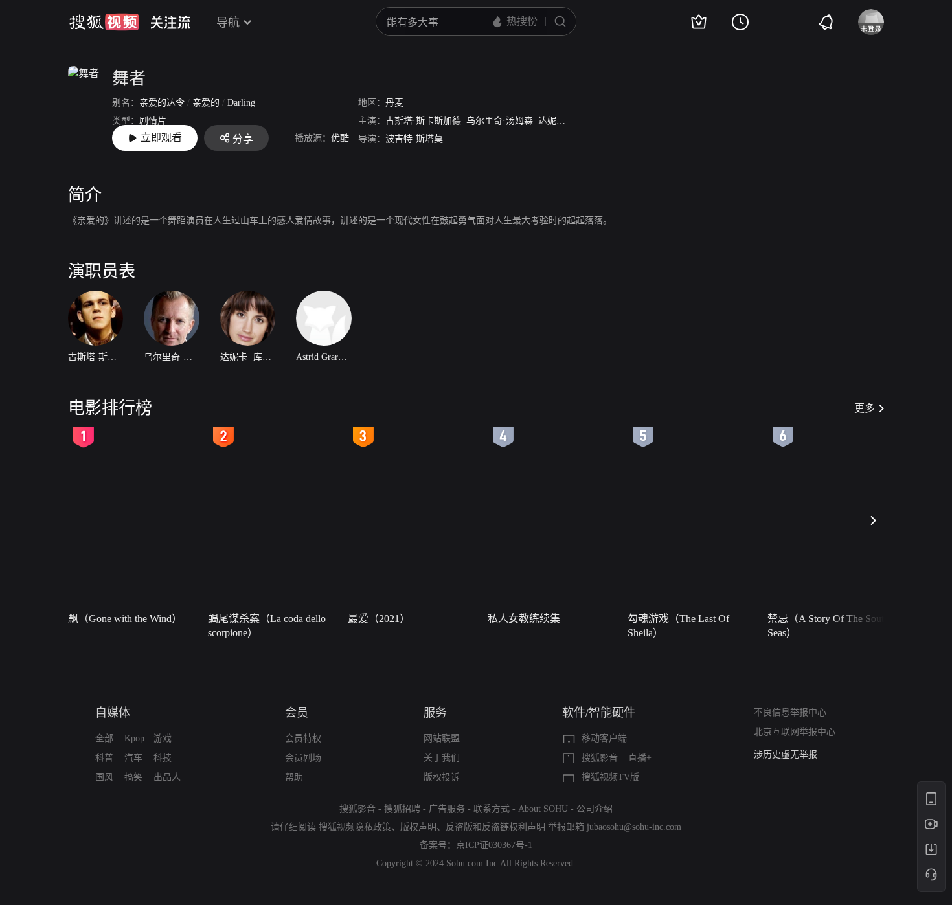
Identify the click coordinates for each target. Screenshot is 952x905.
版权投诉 (442, 777)
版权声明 (418, 827)
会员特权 (303, 738)
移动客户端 (604, 738)
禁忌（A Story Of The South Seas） (828, 625)
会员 (296, 712)
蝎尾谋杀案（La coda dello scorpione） (267, 625)
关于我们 (442, 758)
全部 (104, 738)
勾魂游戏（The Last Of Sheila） (678, 625)
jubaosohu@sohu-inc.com (634, 827)
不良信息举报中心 (790, 712)
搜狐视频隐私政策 (355, 827)
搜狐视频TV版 (610, 777)
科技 (162, 758)
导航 (228, 22)
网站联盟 (442, 738)
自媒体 (112, 712)
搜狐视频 (104, 22)
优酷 (340, 138)
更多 (864, 408)
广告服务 (447, 809)
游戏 (162, 738)
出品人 (167, 777)
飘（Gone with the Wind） (125, 618)
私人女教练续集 (524, 618)
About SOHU (543, 809)
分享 (242, 138)
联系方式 (491, 809)
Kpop (134, 738)
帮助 (294, 777)
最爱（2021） (379, 618)
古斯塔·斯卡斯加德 (423, 121)
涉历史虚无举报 (785, 754)
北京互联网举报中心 (794, 732)
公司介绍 (594, 809)
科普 (104, 758)
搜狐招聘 (402, 809)
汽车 (133, 758)
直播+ (640, 758)
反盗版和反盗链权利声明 (495, 827)
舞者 (129, 78)
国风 (104, 777)
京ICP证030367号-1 (494, 845)
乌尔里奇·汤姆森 (499, 121)
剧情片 (152, 121)
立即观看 (161, 137)
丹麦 (394, 102)
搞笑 (133, 777)
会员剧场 (303, 758)
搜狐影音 (600, 758)
